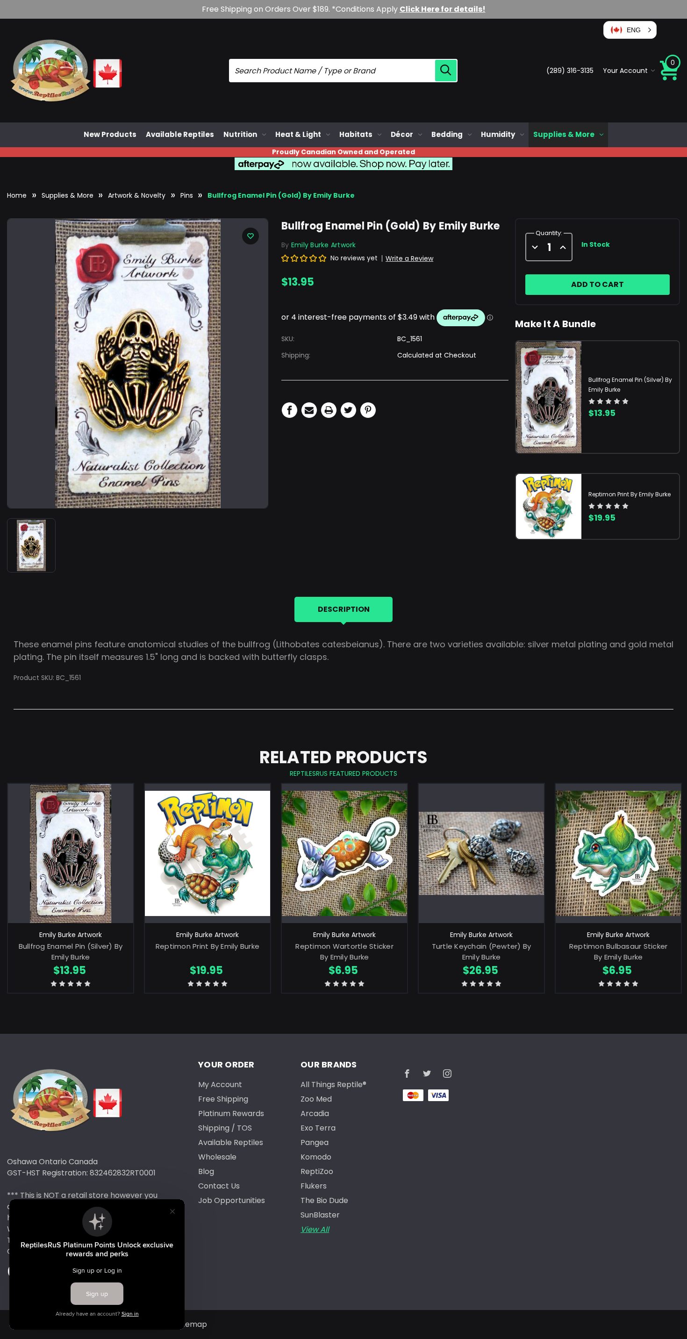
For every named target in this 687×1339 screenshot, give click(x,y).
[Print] (329, 410)
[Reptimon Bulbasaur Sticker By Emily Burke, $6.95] (618, 853)
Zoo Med (316, 1099)
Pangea (315, 1142)
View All (315, 1229)
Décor (402, 134)
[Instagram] (447, 1073)
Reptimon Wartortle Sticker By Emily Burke (344, 951)
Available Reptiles (180, 134)
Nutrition (240, 134)
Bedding (447, 134)
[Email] (309, 410)
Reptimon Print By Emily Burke (629, 494)
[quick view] (70, 867)
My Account (220, 1084)
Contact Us (219, 1186)
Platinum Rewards (231, 1113)
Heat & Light (298, 134)
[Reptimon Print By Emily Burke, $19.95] (207, 853)
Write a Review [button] (409, 258)
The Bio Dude (324, 1200)
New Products (110, 134)
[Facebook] (289, 410)
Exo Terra (318, 1128)
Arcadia (315, 1113)
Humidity (498, 134)
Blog (206, 1171)
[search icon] (446, 70)
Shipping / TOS (225, 1128)
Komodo (316, 1157)
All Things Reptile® (333, 1084)
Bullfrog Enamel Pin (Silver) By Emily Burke (71, 951)
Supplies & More (563, 134)
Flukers (314, 1186)
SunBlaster (320, 1215)
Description (344, 609)
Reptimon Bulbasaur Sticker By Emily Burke (618, 951)
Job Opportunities (231, 1200)
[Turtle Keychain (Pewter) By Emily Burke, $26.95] (481, 853)
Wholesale (217, 1157)
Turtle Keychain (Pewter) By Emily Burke (481, 951)
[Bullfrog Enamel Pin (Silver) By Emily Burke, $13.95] (70, 853)
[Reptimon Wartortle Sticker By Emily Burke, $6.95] (344, 853)
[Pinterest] (368, 410)
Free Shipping (223, 1099)
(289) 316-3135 (570, 70)
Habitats (355, 134)
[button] (630, 29)
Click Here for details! (443, 9)
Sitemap (191, 1324)
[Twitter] (348, 410)
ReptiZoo (317, 1171)
